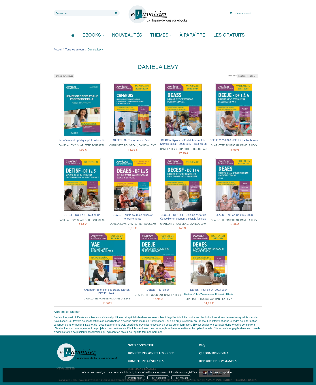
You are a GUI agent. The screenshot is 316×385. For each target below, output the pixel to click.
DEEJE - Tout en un (158, 289)
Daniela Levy (67, 145)
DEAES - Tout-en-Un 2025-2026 (234, 215)
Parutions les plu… (246, 75)
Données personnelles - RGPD (151, 353)
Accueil (58, 49)
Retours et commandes (217, 361)
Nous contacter (141, 345)
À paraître (192, 34)
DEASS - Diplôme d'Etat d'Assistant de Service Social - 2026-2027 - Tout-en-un (183, 142)
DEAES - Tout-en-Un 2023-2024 (208, 289)
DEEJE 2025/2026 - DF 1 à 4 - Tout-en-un (234, 140)
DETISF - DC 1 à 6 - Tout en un (82, 215)
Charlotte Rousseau (91, 145)
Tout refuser (181, 378)
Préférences (135, 378)
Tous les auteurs (74, 49)
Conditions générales (145, 361)
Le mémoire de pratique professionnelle (82, 140)
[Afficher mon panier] (231, 13)
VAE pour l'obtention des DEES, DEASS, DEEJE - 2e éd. (107, 291)
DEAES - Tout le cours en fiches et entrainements (133, 216)
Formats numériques (64, 75)
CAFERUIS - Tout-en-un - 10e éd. (132, 140)
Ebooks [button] (92, 34)
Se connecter (243, 13)
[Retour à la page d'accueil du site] (158, 14)
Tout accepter (158, 378)
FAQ (202, 345)
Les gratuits (229, 34)
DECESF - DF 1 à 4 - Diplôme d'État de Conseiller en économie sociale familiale (183, 216)
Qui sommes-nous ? (213, 353)
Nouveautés (127, 34)
